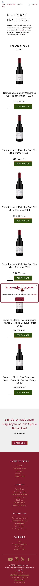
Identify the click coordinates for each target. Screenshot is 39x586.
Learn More (20, 299)
